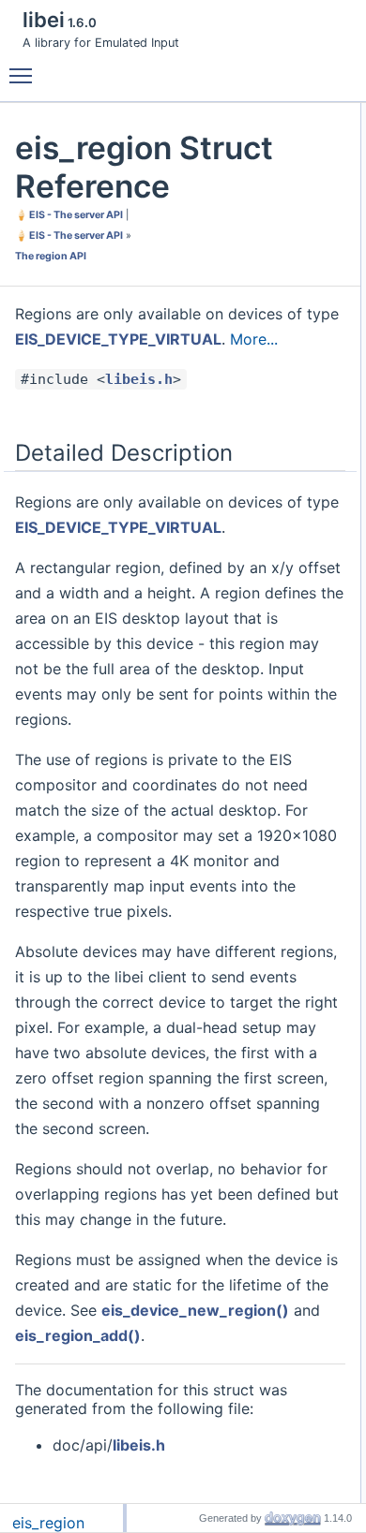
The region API (50, 256)
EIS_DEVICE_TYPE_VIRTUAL (118, 339)
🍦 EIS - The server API (69, 215)
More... (254, 339)
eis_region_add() (78, 1335)
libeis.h (139, 379)
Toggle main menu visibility (24, 75)
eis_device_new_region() (195, 1310)
